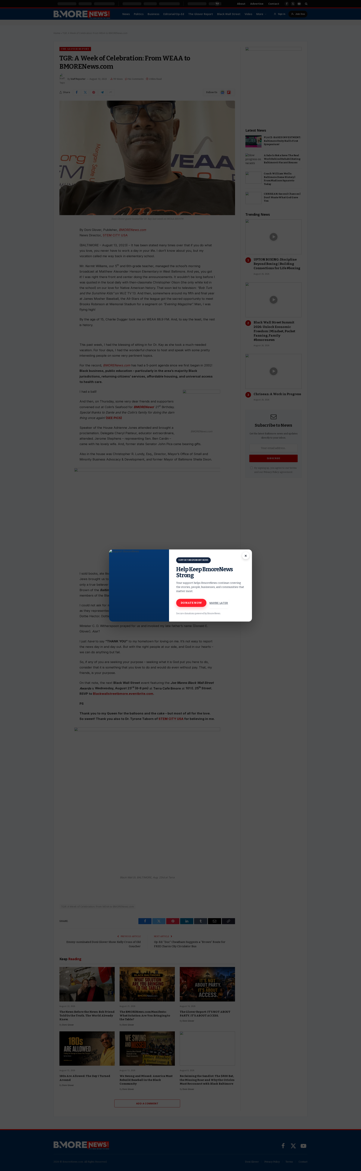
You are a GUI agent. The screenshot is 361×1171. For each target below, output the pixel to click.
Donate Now (191, 602)
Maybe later (218, 603)
